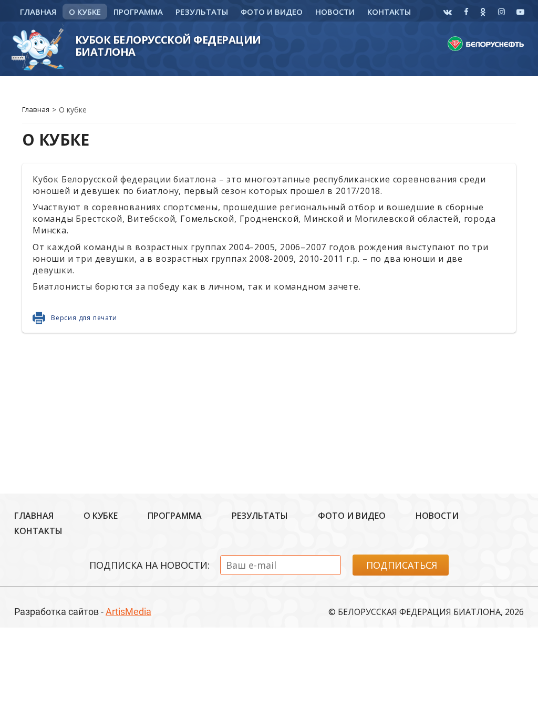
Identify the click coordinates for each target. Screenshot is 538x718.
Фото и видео (272, 11)
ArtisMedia (128, 611)
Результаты (201, 11)
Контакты (389, 11)
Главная (38, 11)
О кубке (85, 11)
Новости (335, 11)
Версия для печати (84, 317)
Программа (138, 11)
